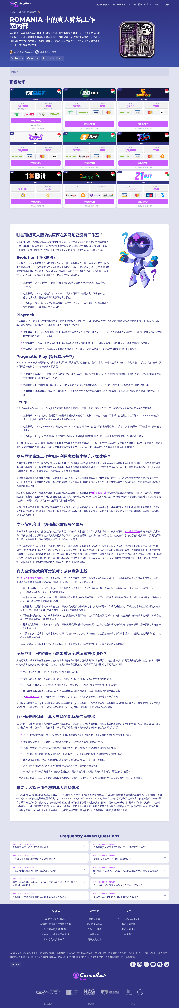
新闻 (167, 4)
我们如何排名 (128, 929)
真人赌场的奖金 (94, 924)
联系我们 (128, 934)
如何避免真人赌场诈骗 (55, 929)
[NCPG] (89, 992)
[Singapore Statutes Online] (72, 992)
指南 (157, 4)
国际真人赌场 (94, 939)
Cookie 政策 (48, 1004)
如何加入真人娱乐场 (55, 919)
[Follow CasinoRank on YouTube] (153, 964)
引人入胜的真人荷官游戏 (33, 578)
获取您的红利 (35, 121)
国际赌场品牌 (32, 696)
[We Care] (110, 992)
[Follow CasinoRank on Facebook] (133, 964)
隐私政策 (91, 1004)
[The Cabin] (128, 992)
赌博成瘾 (94, 934)
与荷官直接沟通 (99, 492)
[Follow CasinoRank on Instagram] (139, 964)
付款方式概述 (94, 929)
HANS (14, 964)
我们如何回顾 (128, 924)
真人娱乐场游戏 (120, 4)
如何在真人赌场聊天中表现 (55, 934)
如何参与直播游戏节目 (55, 939)
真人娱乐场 (101, 4)
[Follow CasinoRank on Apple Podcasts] (166, 964)
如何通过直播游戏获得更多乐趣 (55, 924)
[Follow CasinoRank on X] (146, 964)
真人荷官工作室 (141, 4)
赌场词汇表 (94, 919)
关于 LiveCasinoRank (128, 919)
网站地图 (132, 1004)
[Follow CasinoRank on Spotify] (160, 964)
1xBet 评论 (36, 125)
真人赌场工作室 (132, 531)
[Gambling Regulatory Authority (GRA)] (48, 992)
